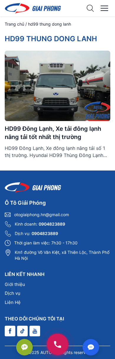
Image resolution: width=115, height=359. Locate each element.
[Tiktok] (22, 331)
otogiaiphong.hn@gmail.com (41, 214)
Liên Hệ (13, 302)
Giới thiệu (15, 284)
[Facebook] (10, 331)
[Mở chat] (91, 347)
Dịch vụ (12, 293)
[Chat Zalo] (24, 347)
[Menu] (104, 8)
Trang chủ (14, 24)
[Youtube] (34, 331)
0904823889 (52, 223)
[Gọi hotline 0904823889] (57, 344)
